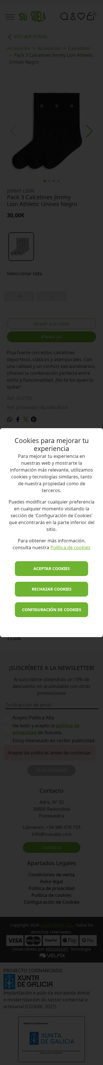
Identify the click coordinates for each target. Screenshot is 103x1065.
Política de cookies (70, 547)
